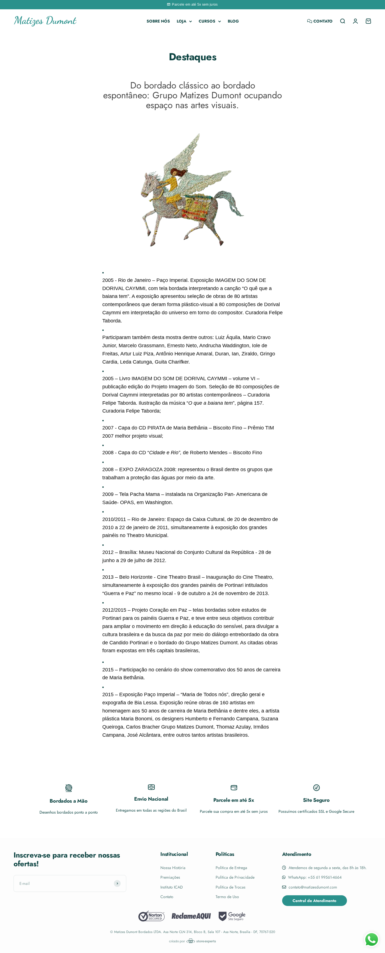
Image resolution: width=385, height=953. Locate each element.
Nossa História (172, 867)
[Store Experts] (192, 940)
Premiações (170, 877)
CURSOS (207, 21)
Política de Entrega (231, 867)
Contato (166, 896)
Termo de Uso (227, 896)
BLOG (233, 21)
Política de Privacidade (235, 877)
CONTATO (322, 21)
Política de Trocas (230, 887)
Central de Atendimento (314, 900)
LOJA (181, 21)
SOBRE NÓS (158, 21)
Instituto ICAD (171, 887)
